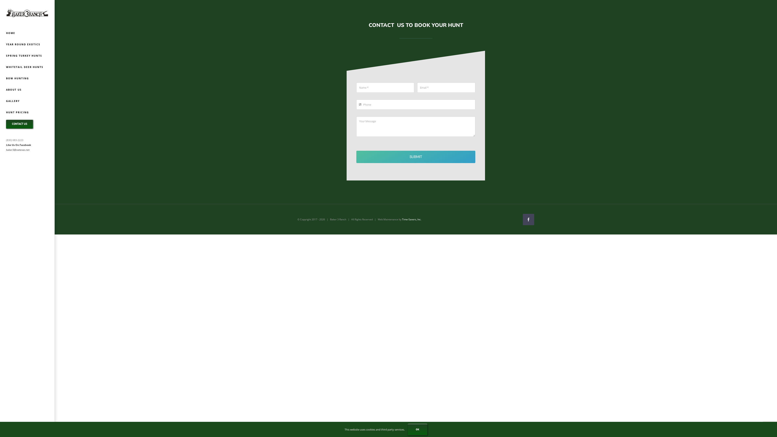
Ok (417, 429)
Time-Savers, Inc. (411, 219)
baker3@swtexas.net (18, 150)
